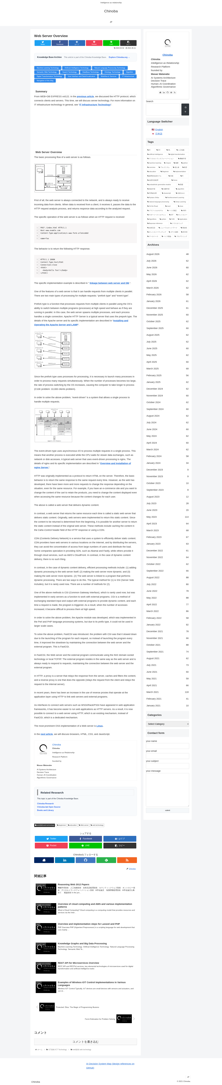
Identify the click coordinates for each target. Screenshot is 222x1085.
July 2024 (167, 422)
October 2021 (167, 645)
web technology (97, 825)
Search (149, 101)
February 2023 (167, 537)
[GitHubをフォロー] (85, 860)
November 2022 (167, 557)
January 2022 (167, 624)
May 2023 (167, 517)
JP (188, 1077)
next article (47, 734)
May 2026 (167, 274)
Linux (99, 726)
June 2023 (167, 510)
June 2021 (167, 672)
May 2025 (167, 355)
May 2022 (167, 598)
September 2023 (167, 490)
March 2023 (167, 530)
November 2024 (167, 395)
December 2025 (167, 308)
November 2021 (167, 638)
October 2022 (167, 564)
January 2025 (167, 382)
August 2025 (167, 335)
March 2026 (167, 288)
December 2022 (167, 550)
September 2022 (167, 571)
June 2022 (167, 591)
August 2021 (167, 658)
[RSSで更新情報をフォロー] (127, 860)
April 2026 (167, 281)
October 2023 (167, 483)
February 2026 (167, 294)
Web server (84, 825)
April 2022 (167, 604)
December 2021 (167, 631)
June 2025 (167, 348)
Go (186, 109)
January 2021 (167, 705)
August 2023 (167, 496)
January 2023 (167, 543)
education (73, 825)
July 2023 (167, 503)
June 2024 (167, 429)
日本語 (158, 133)
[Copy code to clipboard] (134, 229)
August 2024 (167, 416)
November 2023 (167, 476)
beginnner (62, 825)
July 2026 (167, 261)
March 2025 (167, 368)
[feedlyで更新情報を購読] (106, 860)
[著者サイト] (44, 860)
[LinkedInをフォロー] (65, 860)
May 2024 (167, 436)
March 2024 (167, 449)
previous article (85, 96)
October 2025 (167, 321)
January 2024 (167, 463)
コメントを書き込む (85, 1041)
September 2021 (167, 651)
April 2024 (167, 443)
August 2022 (167, 577)
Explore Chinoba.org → (119, 57)
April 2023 (167, 523)
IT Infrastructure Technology (95, 104)
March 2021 (167, 692)
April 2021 (167, 685)
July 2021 (167, 665)
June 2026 (167, 267)
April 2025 (167, 362)
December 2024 (167, 389)
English (159, 129)
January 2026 (167, 301)
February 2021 (167, 698)
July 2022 (167, 584)
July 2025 (167, 341)
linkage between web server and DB (109, 283)
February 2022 (167, 618)
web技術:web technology (45, 825)
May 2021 (167, 678)
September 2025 (167, 328)
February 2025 (167, 375)
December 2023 (167, 469)
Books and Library (45, 810)
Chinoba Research (45, 803)
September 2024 (167, 409)
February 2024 (167, 456)
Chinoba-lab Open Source (48, 807)
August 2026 (167, 254)
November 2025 (167, 314)
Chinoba (168, 55)
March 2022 (167, 611)
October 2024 (167, 402)
